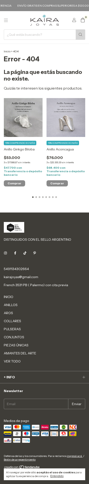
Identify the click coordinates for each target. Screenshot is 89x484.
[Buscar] (80, 34)
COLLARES (12, 321)
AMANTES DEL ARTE (20, 353)
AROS (8, 313)
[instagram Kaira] (5, 253)
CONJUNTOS (14, 337)
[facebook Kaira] (15, 253)
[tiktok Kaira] (25, 253)
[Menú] (6, 20)
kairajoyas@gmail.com (21, 277)
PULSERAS (12, 329)
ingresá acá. (75, 456)
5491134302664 (16, 269)
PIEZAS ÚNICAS (16, 345)
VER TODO (12, 361)
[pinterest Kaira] (34, 253)
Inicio (7, 51)
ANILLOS (11, 305)
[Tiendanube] (22, 468)
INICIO (8, 297)
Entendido (57, 476)
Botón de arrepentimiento (20, 459)
